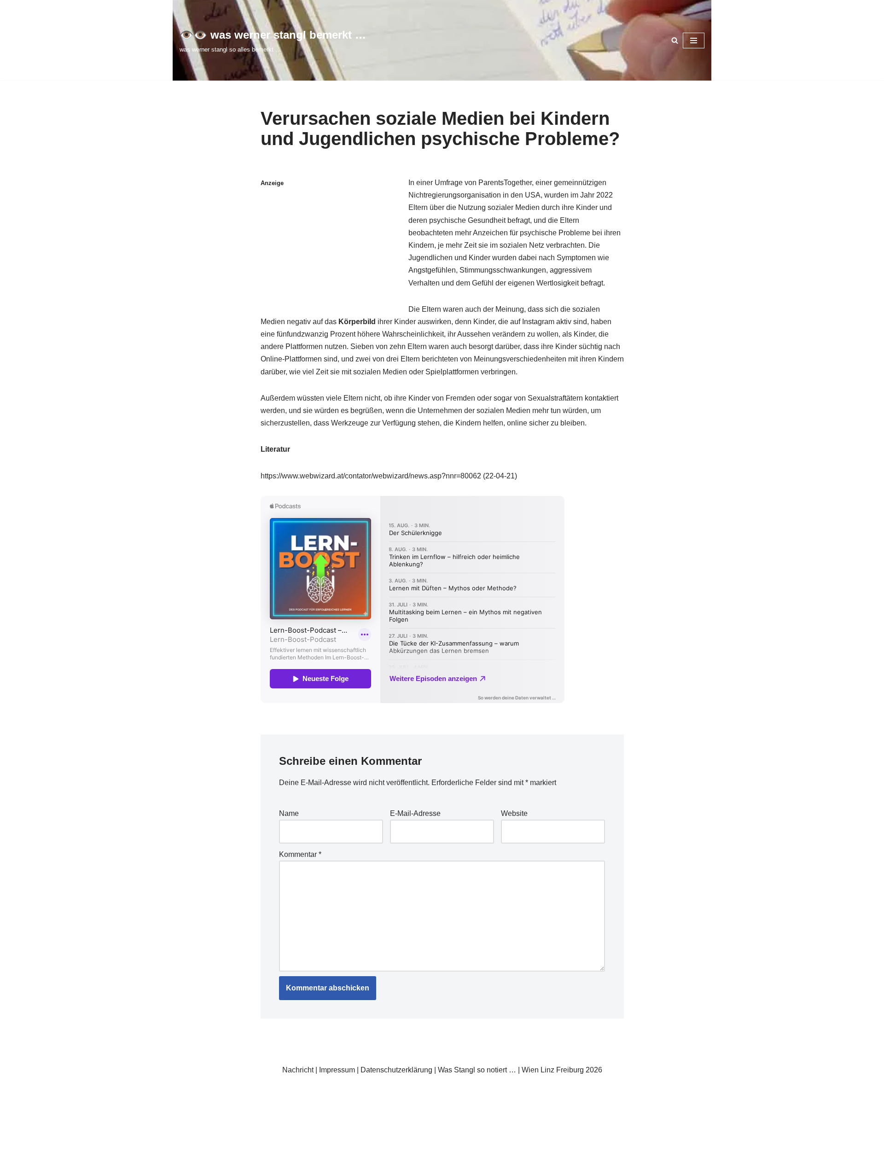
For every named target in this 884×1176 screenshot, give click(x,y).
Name (289, 813)
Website (514, 813)
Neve (188, 1091)
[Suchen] (674, 40)
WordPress (272, 1091)
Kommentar (300, 854)
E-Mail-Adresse (415, 813)
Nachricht (298, 1070)
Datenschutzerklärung (396, 1070)
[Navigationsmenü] (693, 40)
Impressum (337, 1070)
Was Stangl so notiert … (477, 1070)
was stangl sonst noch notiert (458, 1091)
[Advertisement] (332, 246)
